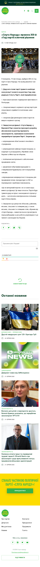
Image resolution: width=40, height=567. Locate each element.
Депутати (4, 523)
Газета (24, 530)
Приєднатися (20, 490)
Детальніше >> (20, 4)
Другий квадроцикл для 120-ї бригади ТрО (18, 335)
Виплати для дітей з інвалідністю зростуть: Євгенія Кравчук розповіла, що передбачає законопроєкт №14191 (18, 413)
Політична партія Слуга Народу (10, 22)
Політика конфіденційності (20, 552)
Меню (37, 11)
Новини (26, 22)
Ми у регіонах (6, 527)
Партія (3, 32)
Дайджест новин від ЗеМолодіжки (15, 373)
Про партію (5, 519)
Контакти (25, 519)
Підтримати (26, 527)
